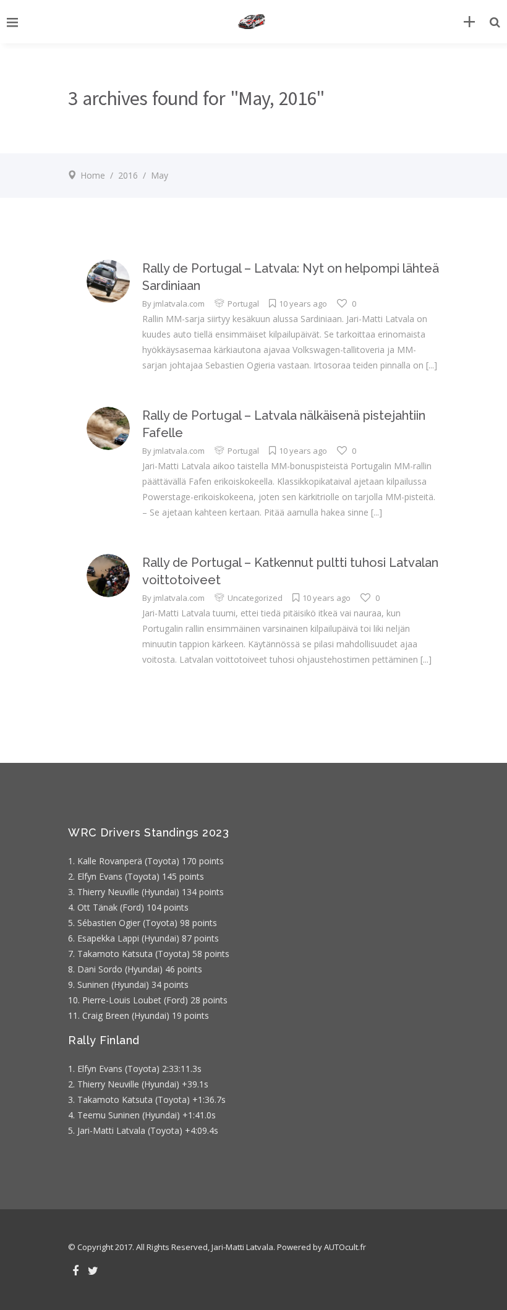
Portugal (243, 303)
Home (92, 175)
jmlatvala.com (179, 303)
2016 (128, 175)
